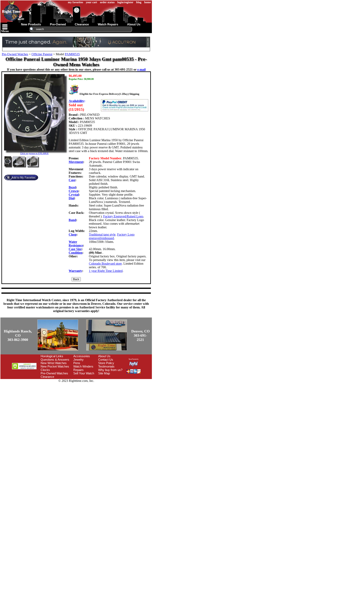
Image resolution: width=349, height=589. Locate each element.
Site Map (104, 373)
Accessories (81, 356)
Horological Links (52, 356)
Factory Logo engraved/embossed (112, 236)
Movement (76, 162)
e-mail (141, 69)
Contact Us (105, 359)
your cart (91, 2)
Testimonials (106, 366)
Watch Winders (83, 366)
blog (138, 2)
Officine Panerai (42, 54)
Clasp (73, 234)
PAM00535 (72, 54)
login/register (125, 2)
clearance (82, 24)
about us (133, 24)
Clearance (47, 376)
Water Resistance (76, 243)
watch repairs (108, 24)
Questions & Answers (55, 359)
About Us (104, 356)
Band (72, 220)
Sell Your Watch (83, 373)
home (147, 2)
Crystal (74, 194)
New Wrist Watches (54, 363)
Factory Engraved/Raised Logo (123, 216)
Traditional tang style (102, 234)
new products (31, 24)
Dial (71, 198)
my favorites (75, 2)
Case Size (75, 249)
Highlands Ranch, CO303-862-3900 (18, 335)
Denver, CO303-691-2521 (140, 335)
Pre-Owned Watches (15, 54)
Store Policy (106, 363)
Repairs (78, 370)
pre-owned (58, 24)
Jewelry (78, 359)
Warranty (75, 271)
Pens (76, 363)
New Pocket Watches (55, 366)
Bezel (72, 187)
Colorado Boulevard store (105, 263)
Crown (73, 191)
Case (72, 180)
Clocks (45, 370)
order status (107, 2)
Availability (76, 101)
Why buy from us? (110, 370)
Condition (75, 252)
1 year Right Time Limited (106, 271)
